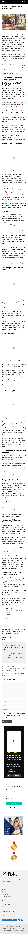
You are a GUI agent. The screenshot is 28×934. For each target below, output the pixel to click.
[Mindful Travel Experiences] (5, 2)
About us (4, 889)
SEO (9, 930)
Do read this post (16, 106)
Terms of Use (10, 926)
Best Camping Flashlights (15, 657)
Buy (9, 775)
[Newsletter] (22, 920)
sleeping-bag (15, 189)
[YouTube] (19, 920)
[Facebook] (3, 920)
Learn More (16, 775)
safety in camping (10, 533)
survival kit (5, 552)
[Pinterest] (12, 920)
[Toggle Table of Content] (15, 74)
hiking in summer (7, 495)
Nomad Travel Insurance (8, 911)
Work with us (5, 894)
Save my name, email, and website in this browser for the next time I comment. (14, 715)
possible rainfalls (14, 199)
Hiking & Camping (9, 666)
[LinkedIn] (9, 920)
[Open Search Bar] (19, 2)
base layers (13, 504)
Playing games (18, 468)
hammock (9, 193)
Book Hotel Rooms (6, 906)
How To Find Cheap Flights (8, 909)
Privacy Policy (17, 926)
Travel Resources (6, 904)
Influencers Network (7, 896)
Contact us (4, 891)
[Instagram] (6, 920)
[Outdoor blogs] (14, 857)
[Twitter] (15, 920)
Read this (4, 135)
